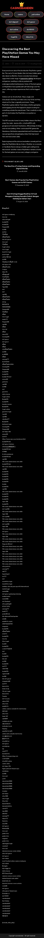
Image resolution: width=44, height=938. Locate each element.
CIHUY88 (5, 669)
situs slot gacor (7, 853)
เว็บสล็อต (5, 234)
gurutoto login (6, 411)
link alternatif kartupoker (10, 616)
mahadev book (7, 726)
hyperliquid (5, 574)
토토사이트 (5, 689)
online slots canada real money (12, 733)
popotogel (5, 254)
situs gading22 (6, 604)
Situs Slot (5, 801)
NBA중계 (5, 916)
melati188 (5, 591)
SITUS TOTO (6, 606)
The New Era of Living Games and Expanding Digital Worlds (22, 167)
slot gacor (5, 339)
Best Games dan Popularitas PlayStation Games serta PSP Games (22, 181)
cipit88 (4, 294)
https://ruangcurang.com (10, 756)
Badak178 (5, 399)
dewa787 (5, 334)
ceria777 (5, 808)
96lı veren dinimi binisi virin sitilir (12, 461)
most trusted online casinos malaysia (14, 861)
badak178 (5, 222)
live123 (4, 644)
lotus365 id (5, 741)
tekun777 (5, 818)
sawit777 (5, 751)
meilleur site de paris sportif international (15, 586)
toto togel (5, 249)
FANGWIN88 (6, 307)
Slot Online (5, 901)
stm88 (4, 619)
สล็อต (4, 314)
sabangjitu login (7, 843)
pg (3, 748)
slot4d (4, 232)
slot (3, 289)
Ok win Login (6, 691)
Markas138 (5, 828)
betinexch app (7, 424)
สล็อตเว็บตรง (6, 237)
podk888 (5, 354)
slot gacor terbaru (8, 444)
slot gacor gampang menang (11, 594)
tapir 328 (5, 501)
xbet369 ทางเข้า (7, 731)
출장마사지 (5, 738)
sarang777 (5, 359)
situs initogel (6, 219)
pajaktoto (5, 706)
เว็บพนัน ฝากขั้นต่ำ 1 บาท (9, 262)
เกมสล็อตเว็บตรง (7, 349)
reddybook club (7, 721)
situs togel (5, 798)
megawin (5, 626)
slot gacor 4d (6, 264)
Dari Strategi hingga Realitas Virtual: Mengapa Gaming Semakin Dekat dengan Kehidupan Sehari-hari (22, 196)
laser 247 (5, 716)
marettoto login (7, 581)
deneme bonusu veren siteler (11, 851)
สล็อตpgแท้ (5, 274)
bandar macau (7, 404)
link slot (4, 659)
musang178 (5, 337)
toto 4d (4, 217)
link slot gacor (6, 239)
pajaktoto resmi (7, 621)
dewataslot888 (7, 781)
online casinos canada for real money (14, 709)
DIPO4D (5, 711)
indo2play (5, 771)
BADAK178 (5, 304)
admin (7, 64)
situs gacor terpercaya (9, 891)
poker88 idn (6, 614)
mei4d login (6, 589)
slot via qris (6, 698)
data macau (6, 394)
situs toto (5, 704)
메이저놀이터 (6, 868)
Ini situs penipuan (7, 454)
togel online (6, 247)
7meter (4, 696)
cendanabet (6, 898)
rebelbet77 (5, 419)
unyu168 (4, 823)
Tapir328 (5, 287)
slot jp (4, 302)
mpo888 (5, 811)
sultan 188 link (6, 257)
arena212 (5, 379)
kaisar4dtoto (6, 803)
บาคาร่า (4, 634)
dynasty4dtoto (7, 806)
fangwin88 (5, 227)
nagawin (5, 838)
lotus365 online (7, 761)
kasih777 (5, 611)
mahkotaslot (6, 596)
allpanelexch (6, 723)
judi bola (5, 382)
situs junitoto (6, 566)
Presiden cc (6, 893)
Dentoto (5, 821)
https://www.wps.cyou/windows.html (14, 439)
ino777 (4, 576)
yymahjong (5, 746)
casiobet (5, 846)
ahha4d (4, 813)
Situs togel (5, 641)
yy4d (3, 778)
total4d (4, 791)
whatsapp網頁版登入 (9, 446)
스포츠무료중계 (7, 649)
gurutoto (5, 391)
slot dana (5, 793)
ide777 (4, 571)
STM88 (4, 451)
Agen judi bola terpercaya (10, 768)
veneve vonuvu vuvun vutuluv (11, 876)
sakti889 (5, 718)
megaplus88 (6, 681)
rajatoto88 (5, 674)
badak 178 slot (6, 377)
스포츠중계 (5, 758)
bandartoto (6, 753)
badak (4, 484)
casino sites (6, 763)
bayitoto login (6, 252)
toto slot (5, 242)
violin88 (4, 886)
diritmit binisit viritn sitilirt (10, 878)
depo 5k (4, 272)
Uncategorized (35, 64)
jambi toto (5, 833)
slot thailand (6, 601)
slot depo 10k (6, 431)
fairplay (4, 728)
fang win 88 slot (7, 544)
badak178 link (6, 441)
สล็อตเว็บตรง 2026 (8, 364)
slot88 (4, 229)
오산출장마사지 (7, 736)
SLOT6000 (5, 362)
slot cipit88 (5, 509)
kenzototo (5, 686)
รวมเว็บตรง (5, 277)
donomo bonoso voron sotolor (12, 883)
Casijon (4, 269)
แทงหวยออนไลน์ (7, 624)
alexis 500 (5, 701)
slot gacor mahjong (8, 214)
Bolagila (4, 866)
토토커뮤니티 (6, 881)
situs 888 (5, 796)
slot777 (4, 436)
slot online (5, 858)
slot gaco (5, 531)
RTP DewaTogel (7, 873)
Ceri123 (4, 414)
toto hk (4, 639)
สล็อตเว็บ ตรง (6, 267)
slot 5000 (5, 896)
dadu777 (5, 319)
